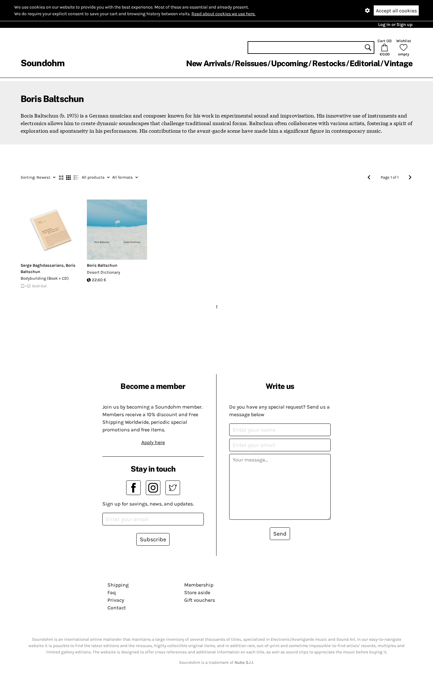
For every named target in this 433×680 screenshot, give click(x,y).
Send (280, 533)
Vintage (398, 63)
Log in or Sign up (395, 24)
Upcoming (289, 63)
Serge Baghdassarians (42, 265)
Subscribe (153, 539)
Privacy (115, 600)
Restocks (329, 63)
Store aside (197, 592)
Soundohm (42, 63)
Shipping (118, 585)
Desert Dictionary (103, 272)
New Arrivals (208, 63)
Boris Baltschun (102, 265)
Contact (116, 608)
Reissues (251, 63)
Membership (198, 585)
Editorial (365, 63)
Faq (111, 592)
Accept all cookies (396, 11)
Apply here (153, 442)
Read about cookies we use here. (223, 13)
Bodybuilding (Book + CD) (45, 278)
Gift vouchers (199, 600)
